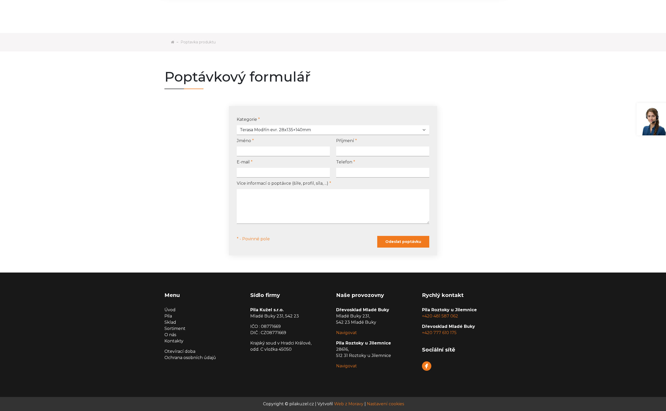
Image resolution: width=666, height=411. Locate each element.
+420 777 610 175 (439, 332)
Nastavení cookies (385, 403)
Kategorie (248, 119)
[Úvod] (172, 42)
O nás (170, 334)
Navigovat (346, 332)
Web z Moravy (348, 403)
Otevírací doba (179, 351)
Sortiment (174, 328)
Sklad (170, 322)
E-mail (245, 162)
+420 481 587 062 (440, 316)
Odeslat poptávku (403, 241)
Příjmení (346, 140)
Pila (168, 316)
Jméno (245, 140)
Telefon (345, 162)
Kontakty (173, 341)
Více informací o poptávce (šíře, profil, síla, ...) (284, 183)
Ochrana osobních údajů (190, 357)
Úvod (170, 309)
